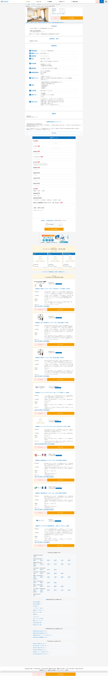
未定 (59, 200)
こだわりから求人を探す (70, 668)
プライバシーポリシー (60, 670)
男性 (35, 190)
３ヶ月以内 (43, 200)
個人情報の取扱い (50, 220)
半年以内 (49, 200)
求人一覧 (39, 1)
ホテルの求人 (33, 4)
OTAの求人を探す (37, 668)
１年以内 (55, 200)
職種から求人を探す (52, 668)
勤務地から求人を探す (61, 668)
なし (39, 195)
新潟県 (29, 4)
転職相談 (50, 1)
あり (35, 195)
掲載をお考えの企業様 (52, 670)
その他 (43, 190)
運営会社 (66, 670)
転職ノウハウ (62, 1)
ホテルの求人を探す (44, 668)
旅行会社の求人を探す (29, 668)
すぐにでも (36, 200)
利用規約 (43, 220)
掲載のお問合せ (75, 1)
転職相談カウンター (43, 670)
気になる (97, 2)
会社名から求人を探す (79, 668)
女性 (39, 190)
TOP (28, 1)
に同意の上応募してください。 (54, 220)
